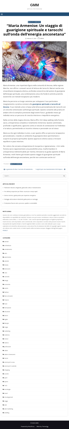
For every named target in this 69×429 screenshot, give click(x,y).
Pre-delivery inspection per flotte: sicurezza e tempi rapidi (20, 191)
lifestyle (6, 323)
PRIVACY (5, 230)
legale (6, 319)
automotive (7, 257)
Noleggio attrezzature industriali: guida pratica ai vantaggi (21, 199)
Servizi (6, 358)
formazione (7, 308)
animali (6, 241)
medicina (7, 335)
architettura (7, 245)
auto (5, 253)
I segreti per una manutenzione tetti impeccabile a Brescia (50, 169)
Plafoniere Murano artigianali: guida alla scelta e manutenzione (22, 187)
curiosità (6, 276)
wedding (6, 413)
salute (6, 350)
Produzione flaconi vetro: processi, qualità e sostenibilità (20, 203)
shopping (7, 370)
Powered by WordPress (27, 426)
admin (42, 38)
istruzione (7, 311)
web (5, 405)
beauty (6, 265)
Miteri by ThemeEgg (42, 426)
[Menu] (2, 14)
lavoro (6, 315)
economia (7, 284)
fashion (6, 292)
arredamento (8, 249)
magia (6, 327)
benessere (7, 269)
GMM (34, 5)
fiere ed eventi (8, 296)
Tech (5, 385)
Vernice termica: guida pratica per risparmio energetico (20, 195)
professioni (7, 346)
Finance (6, 300)
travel (6, 393)
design (6, 280)
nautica (6, 343)
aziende (6, 261)
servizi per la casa (9, 362)
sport (5, 378)
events (6, 288)
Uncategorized (8, 397)
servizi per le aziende (10, 366)
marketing (7, 331)
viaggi (6, 401)
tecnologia (7, 389)
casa (5, 273)
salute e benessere (34, 22)
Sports (6, 381)
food (5, 304)
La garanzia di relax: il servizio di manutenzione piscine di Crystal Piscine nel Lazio (19, 169)
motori (6, 339)
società (6, 374)
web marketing (8, 409)
